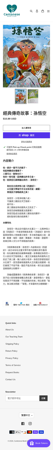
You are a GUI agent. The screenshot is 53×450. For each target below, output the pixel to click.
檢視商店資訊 (12, 154)
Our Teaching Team (14, 336)
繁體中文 (25, 415)
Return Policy (11, 351)
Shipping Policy (12, 344)
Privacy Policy (11, 358)
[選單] (48, 11)
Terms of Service (13, 365)
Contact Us (10, 379)
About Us (9, 329)
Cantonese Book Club (22, 441)
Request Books (12, 372)
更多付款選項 (26, 142)
